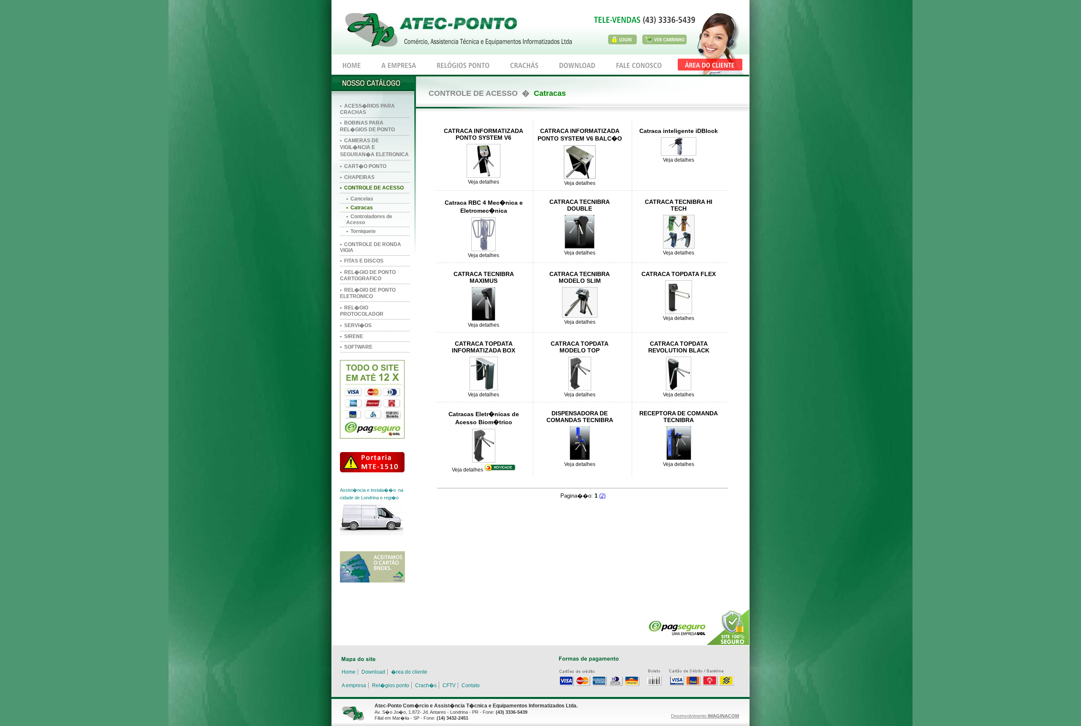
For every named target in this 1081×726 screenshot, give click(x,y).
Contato (471, 685)
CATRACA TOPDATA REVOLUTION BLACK (678, 347)
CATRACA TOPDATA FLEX (678, 274)
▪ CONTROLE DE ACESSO (372, 188)
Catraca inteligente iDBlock (678, 130)
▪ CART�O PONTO (363, 166)
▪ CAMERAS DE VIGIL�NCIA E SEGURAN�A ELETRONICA (374, 147)
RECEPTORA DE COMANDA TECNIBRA (678, 416)
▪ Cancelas (359, 199)
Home (349, 672)
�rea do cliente (409, 672)
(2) (602, 496)
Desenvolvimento (705, 715)
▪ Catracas (359, 208)
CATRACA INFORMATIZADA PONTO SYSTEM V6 (483, 134)
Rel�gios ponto (390, 685)
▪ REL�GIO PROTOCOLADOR (361, 311)
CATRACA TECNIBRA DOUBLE (579, 205)
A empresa (354, 685)
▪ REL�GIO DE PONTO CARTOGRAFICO (368, 275)
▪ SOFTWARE (356, 347)
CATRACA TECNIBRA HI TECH (678, 205)
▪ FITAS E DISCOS (361, 261)
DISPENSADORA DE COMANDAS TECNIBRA (579, 416)
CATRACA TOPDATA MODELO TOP (579, 347)
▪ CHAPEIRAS (357, 177)
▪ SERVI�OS (356, 325)
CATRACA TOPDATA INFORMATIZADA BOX (483, 347)
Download (373, 672)
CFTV (449, 685)
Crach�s (426, 685)
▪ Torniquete (361, 231)
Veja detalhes (483, 182)
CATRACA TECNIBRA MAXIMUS (484, 277)
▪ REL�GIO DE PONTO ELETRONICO (368, 293)
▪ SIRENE (351, 336)
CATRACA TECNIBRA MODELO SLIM (579, 277)
